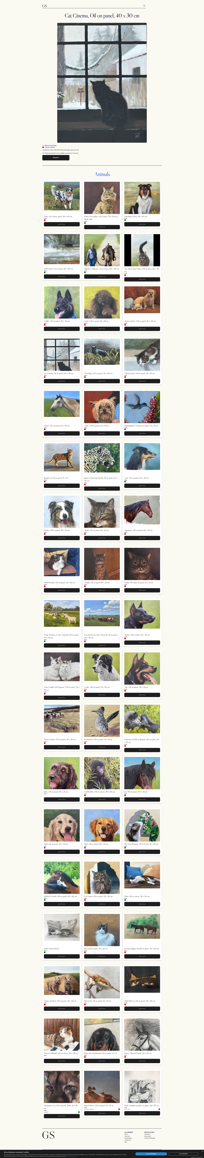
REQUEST (56, 157)
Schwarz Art (128, 1140)
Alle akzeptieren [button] (151, 1153)
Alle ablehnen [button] (183, 1153)
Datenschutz (147, 1136)
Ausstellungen (128, 1138)
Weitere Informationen (71, 1156)
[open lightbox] (102, 83)
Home (126, 1134)
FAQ (126, 1142)
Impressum (147, 1134)
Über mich (127, 1136)
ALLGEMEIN (129, 1132)
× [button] (202, 1151)
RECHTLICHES (149, 1132)
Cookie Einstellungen (149, 1138)
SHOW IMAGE (61, 224)
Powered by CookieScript (197, 1157)
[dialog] (102, 1154)
